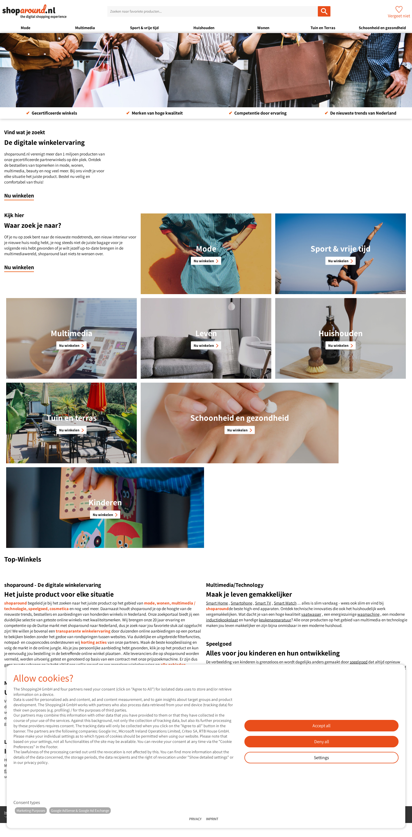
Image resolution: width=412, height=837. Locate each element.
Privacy (195, 819)
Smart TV (263, 603)
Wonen (263, 27)
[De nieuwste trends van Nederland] (206, 70)
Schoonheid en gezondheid (382, 27)
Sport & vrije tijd (144, 27)
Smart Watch (285, 603)
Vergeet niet (399, 16)
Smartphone (241, 603)
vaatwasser (311, 614)
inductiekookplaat (222, 619)
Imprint (212, 819)
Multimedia (85, 27)
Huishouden (203, 27)
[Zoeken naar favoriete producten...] (324, 11)
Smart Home (217, 603)
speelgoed (358, 661)
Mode (25, 27)
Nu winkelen (19, 195)
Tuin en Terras (323, 27)
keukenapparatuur (275, 619)
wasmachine (368, 614)
